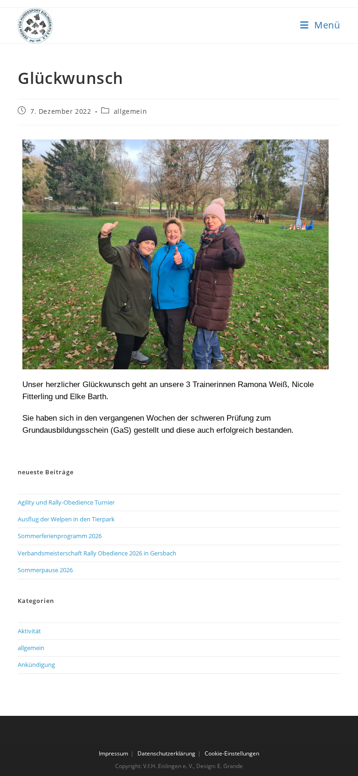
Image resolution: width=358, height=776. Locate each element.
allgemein (130, 111)
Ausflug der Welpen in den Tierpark (66, 519)
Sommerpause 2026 (45, 570)
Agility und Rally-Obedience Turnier (66, 502)
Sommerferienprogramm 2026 (60, 536)
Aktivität (29, 631)
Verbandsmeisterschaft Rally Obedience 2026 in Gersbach (97, 553)
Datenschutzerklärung (166, 753)
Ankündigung (36, 664)
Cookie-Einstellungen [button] (232, 753)
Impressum (113, 753)
